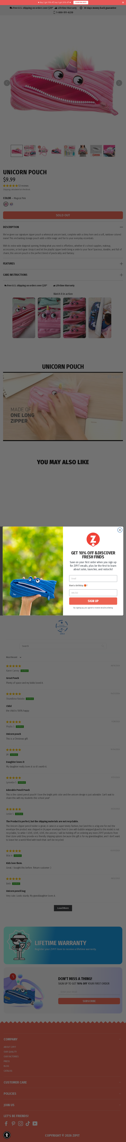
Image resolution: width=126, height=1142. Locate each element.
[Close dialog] (120, 530)
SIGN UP (93, 601)
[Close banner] (123, 2)
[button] (7, 1135)
